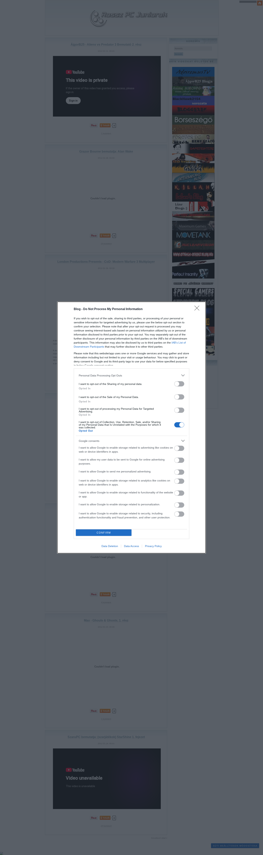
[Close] (198, 309)
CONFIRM (104, 532)
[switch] (179, 383)
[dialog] (131, 427)
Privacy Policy (153, 546)
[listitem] (131, 375)
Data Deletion (109, 546)
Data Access (131, 546)
